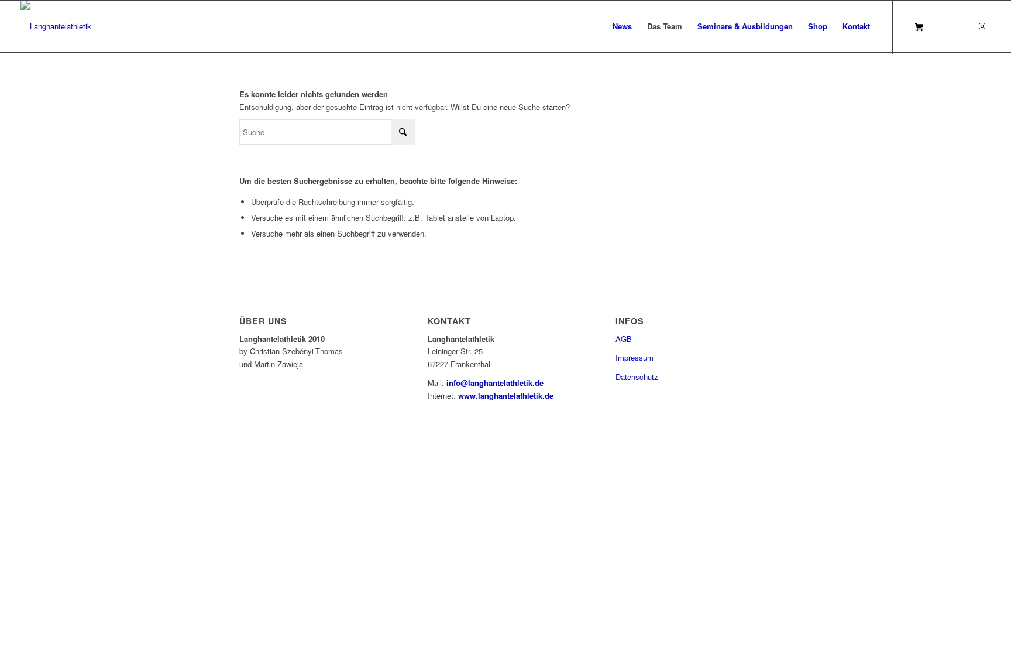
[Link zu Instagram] (982, 26)
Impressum (634, 357)
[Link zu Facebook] (964, 26)
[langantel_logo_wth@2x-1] (55, 26)
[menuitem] (622, 26)
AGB (623, 338)
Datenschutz (636, 376)
